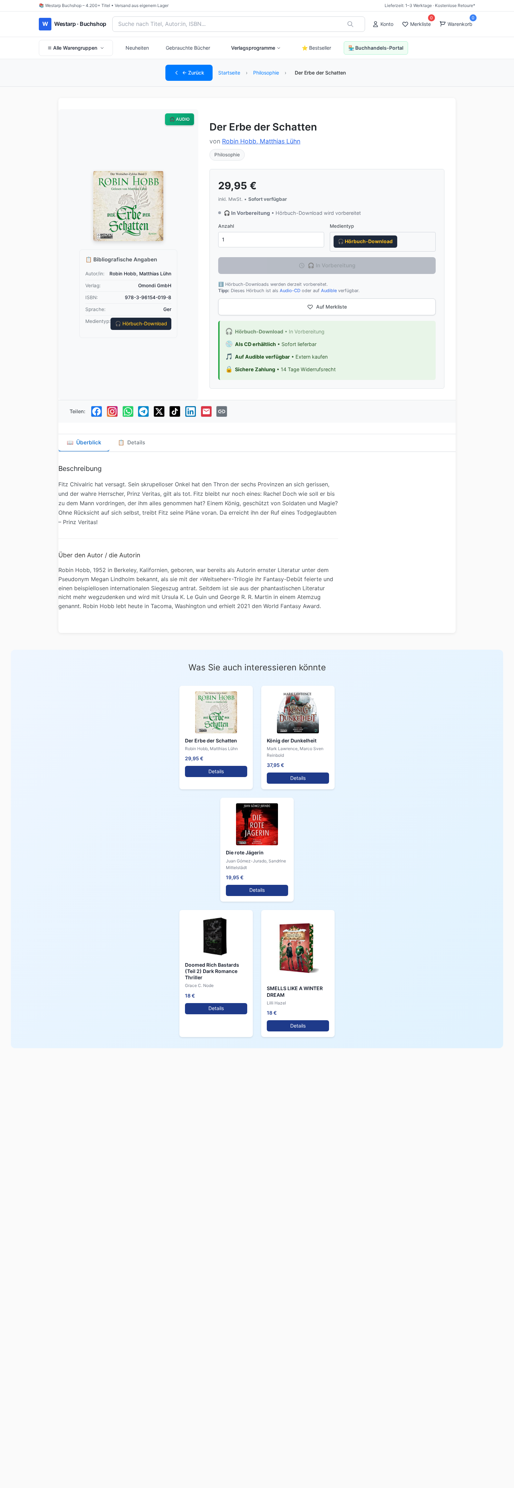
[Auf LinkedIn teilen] (190, 411)
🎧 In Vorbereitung (331, 265)
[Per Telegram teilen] (143, 411)
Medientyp (342, 226)
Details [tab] (131, 442)
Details (216, 771)
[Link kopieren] (221, 411)
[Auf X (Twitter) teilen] (159, 411)
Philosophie (266, 73)
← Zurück (193, 73)
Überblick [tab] (84, 442)
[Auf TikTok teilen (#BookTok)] (174, 411)
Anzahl (226, 226)
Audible (329, 290)
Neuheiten (137, 48)
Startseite (229, 73)
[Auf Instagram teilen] (112, 411)
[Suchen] (350, 24)
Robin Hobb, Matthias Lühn (261, 141)
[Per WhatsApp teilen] (128, 411)
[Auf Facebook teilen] (96, 411)
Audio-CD (290, 290)
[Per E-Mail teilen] (206, 411)
